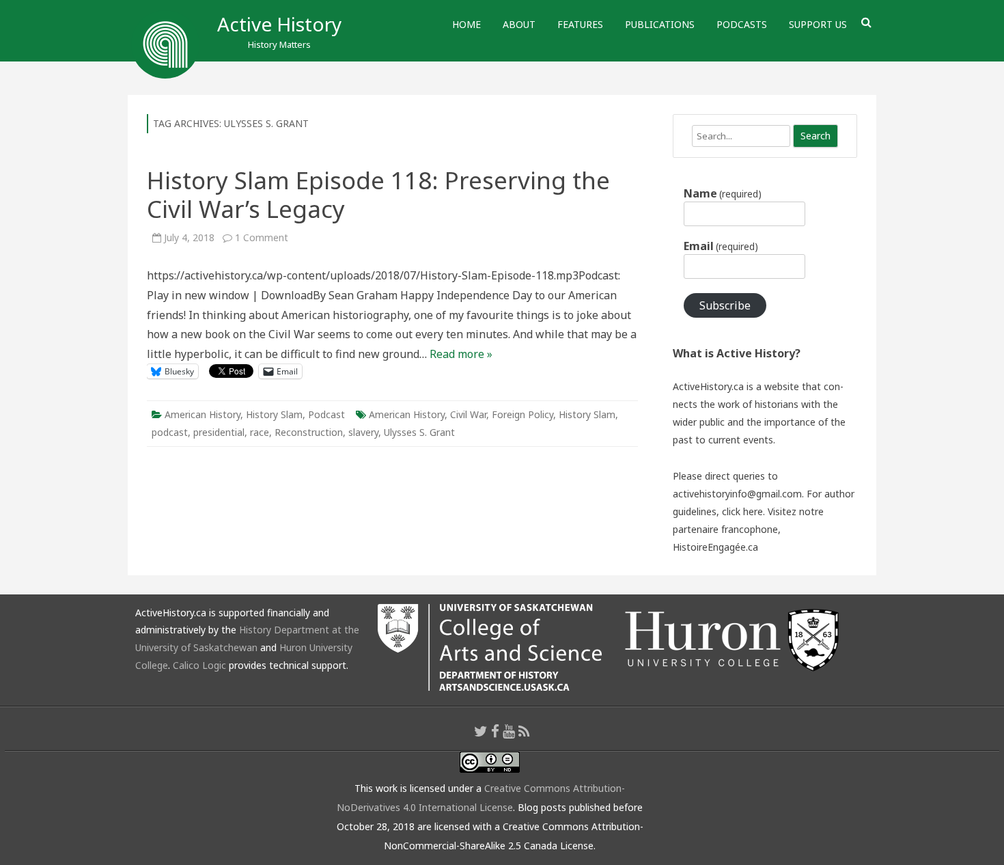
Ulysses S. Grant (419, 432)
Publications (660, 24)
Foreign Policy (522, 414)
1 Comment (261, 237)
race (259, 432)
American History (202, 414)
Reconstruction (309, 432)
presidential (219, 432)
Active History (279, 24)
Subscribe (725, 305)
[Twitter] (481, 731)
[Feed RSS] (524, 731)
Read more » (461, 353)
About (519, 24)
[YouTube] (509, 731)
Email (721, 246)
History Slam (274, 414)
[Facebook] (495, 731)
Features (580, 24)
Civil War (468, 414)
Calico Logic (199, 665)
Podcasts (741, 24)
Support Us (818, 24)
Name (723, 193)
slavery (363, 432)
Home (466, 24)
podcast (170, 432)
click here (742, 511)
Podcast (326, 414)
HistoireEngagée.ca (715, 546)
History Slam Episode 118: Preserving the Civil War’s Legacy (378, 194)
